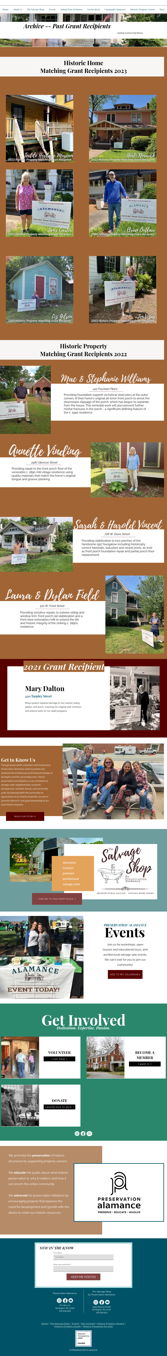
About (44, 1323)
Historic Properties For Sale (98, 1326)
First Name (57, 1253)
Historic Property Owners (110, 1323)
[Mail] (89, 1133)
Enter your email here (61, 1264)
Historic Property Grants (67, 1326)
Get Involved (88, 1323)
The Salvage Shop (60, 1323)
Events (75, 1323)
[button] (52, 9)
